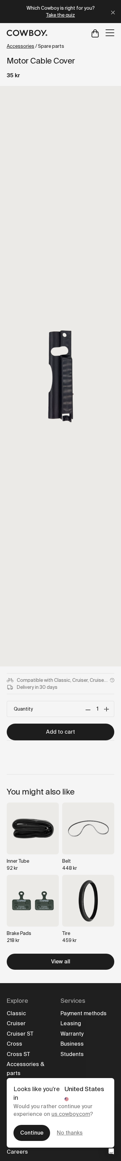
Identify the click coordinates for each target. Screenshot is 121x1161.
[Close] (113, 11)
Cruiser (16, 1023)
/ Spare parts (35, 46)
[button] (111, 1151)
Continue (31, 1132)
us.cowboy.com (70, 1114)
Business (72, 1043)
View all (60, 961)
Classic (16, 1013)
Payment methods (84, 1013)
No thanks (70, 1132)
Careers (17, 1151)
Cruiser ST (20, 1033)
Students (72, 1054)
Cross (14, 1043)
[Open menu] (110, 32)
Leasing (71, 1023)
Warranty (72, 1033)
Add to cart (60, 731)
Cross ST (18, 1054)
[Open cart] (95, 32)
